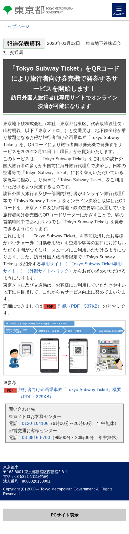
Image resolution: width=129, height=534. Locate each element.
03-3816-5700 (36, 437)
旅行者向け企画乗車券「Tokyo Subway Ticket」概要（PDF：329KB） (69, 393)
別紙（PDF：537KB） (80, 306)
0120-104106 (35, 423)
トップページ (16, 26)
